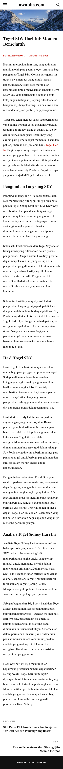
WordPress (39, 762)
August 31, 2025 (39, 55)
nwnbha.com (31, 4)
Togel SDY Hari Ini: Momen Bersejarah (30, 41)
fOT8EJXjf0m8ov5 (14, 55)
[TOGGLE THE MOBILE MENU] (5, 4)
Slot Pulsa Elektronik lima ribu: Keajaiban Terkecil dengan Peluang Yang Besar (30, 729)
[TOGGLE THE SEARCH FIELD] (58, 4)
